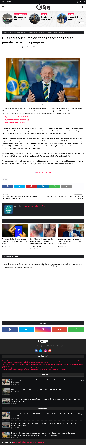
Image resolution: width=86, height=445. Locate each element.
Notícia (14, 32)
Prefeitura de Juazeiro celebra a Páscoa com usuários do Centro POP (25, 363)
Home (2, 2)
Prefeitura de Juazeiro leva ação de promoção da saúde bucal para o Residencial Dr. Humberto (34, 370)
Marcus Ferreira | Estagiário (12, 47)
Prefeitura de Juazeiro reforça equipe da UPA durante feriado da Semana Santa (28, 368)
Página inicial (7, 32)
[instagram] (84, 2)
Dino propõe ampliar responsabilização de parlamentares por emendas (36, 389)
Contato (9, 2)
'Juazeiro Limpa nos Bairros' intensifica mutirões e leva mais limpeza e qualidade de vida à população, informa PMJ (47, 381)
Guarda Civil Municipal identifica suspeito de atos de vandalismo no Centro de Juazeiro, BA (76, 18)
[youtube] (59, 329)
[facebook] (77, 2)
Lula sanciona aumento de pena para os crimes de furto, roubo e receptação (69, 241)
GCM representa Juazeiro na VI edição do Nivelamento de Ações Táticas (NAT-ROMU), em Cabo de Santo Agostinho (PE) (21, 18)
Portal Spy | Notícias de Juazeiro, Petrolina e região (29, 442)
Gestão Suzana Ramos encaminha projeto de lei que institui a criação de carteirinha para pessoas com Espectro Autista (42, 361)
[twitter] (81, 2)
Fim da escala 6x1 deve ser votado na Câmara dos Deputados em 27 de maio (14, 241)
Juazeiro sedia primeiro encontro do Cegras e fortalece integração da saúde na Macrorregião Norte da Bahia (48, 18)
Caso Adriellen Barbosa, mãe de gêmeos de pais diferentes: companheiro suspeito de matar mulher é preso (41, 242)
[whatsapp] (76, 329)
